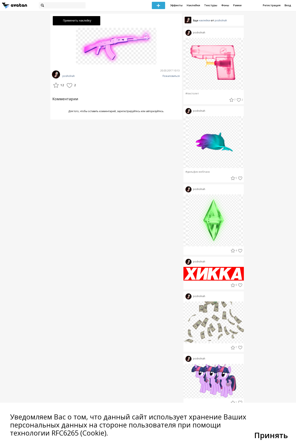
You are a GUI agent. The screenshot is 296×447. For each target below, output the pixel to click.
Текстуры (210, 5)
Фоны (225, 5)
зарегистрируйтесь (128, 111)
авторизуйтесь (155, 111)
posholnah (68, 76)
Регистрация (271, 5)
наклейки (204, 20)
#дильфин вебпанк (197, 171)
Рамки (237, 5)
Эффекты (176, 5)
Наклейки (193, 5)
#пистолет (192, 93)
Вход (288, 5)
